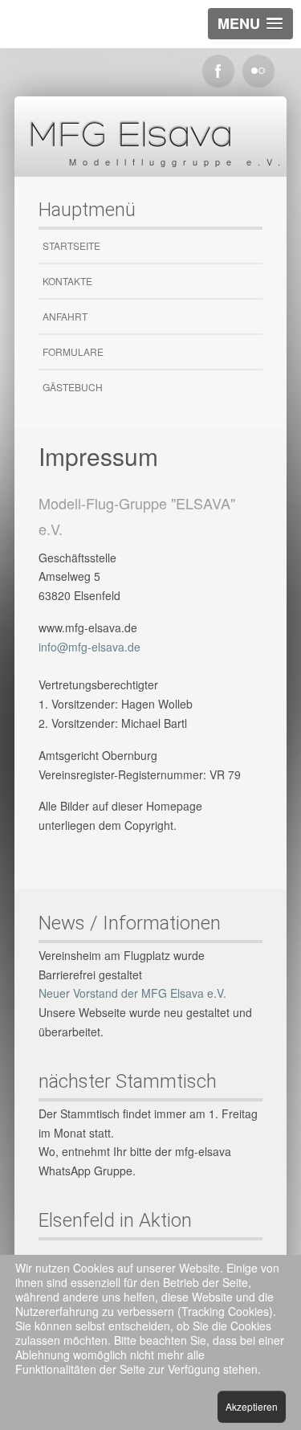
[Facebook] (218, 71)
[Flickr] (258, 71)
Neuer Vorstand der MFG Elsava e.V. (132, 993)
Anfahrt (65, 316)
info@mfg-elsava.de (89, 647)
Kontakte (67, 281)
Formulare (73, 351)
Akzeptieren (252, 1406)
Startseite (71, 245)
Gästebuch (73, 387)
